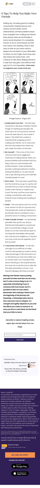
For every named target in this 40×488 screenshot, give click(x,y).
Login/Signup (26, 3)
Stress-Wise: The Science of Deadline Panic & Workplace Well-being (16, 370)
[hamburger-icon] (33, 4)
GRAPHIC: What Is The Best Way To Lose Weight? (20, 362)
